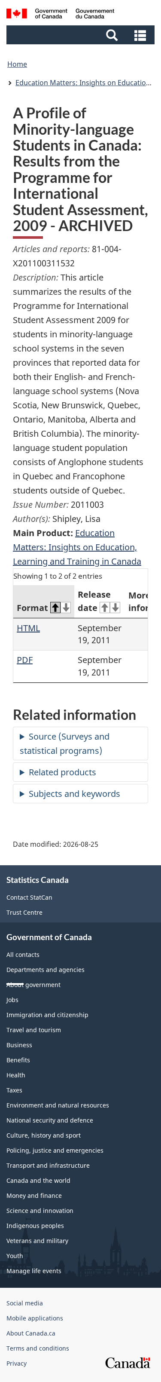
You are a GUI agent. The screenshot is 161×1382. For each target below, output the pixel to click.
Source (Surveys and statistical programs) (64, 743)
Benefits (18, 1060)
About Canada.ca (30, 1333)
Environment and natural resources (57, 1105)
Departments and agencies (45, 970)
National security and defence (49, 1120)
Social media (24, 1303)
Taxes (14, 1090)
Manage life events (33, 1271)
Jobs (12, 1000)
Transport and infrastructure (48, 1165)
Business (19, 1045)
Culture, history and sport (43, 1135)
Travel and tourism (33, 1030)
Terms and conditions (37, 1348)
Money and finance (34, 1195)
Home (17, 64)
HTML (28, 628)
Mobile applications (34, 1318)
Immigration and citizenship (47, 1015)
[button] (82, 34)
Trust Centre (24, 912)
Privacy (16, 1363)
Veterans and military (37, 1241)
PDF (25, 660)
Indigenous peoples (35, 1226)
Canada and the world (38, 1180)
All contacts (22, 954)
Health (15, 1075)
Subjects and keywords (74, 793)
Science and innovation (39, 1210)
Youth (14, 1256)
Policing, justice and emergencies (54, 1150)
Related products (62, 772)
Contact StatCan (29, 897)
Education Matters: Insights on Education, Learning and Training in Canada (77, 547)
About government (33, 985)
